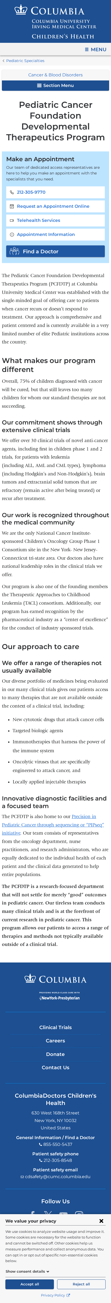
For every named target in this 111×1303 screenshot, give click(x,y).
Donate (55, 1054)
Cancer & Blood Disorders (55, 74)
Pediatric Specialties (25, 61)
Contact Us (55, 1068)
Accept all (29, 1284)
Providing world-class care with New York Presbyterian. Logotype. (59, 996)
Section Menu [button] (58, 85)
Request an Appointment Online (53, 206)
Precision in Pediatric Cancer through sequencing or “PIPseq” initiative (53, 825)
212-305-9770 (31, 192)
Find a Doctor (40, 251)
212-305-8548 (58, 1160)
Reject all (81, 1284)
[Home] (55, 21)
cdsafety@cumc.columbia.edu (58, 1176)
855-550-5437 (57, 1144)
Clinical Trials (55, 1027)
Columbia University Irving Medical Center (56, 978)
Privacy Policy (53, 1295)
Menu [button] (98, 50)
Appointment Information (46, 234)
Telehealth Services (38, 220)
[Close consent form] (101, 1221)
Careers (55, 1041)
